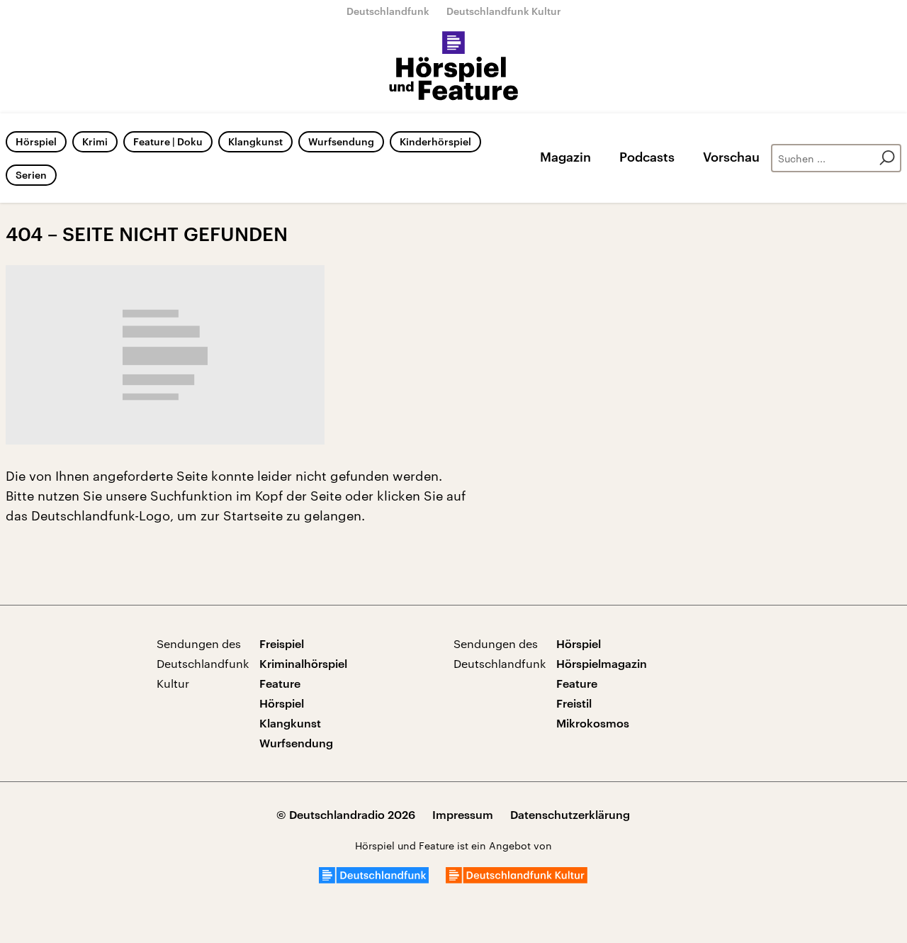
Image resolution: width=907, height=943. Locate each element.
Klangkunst (255, 141)
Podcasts (647, 156)
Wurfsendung (341, 141)
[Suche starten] (887, 158)
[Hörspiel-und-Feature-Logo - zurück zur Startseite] (453, 66)
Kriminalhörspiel (303, 663)
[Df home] (374, 879)
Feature (279, 683)
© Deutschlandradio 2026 (345, 814)
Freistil (574, 703)
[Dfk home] (516, 879)
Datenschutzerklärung (570, 814)
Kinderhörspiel (435, 141)
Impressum (462, 814)
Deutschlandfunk (388, 11)
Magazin (565, 156)
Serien (31, 175)
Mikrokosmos (592, 723)
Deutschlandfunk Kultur (503, 11)
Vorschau (731, 156)
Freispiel (281, 643)
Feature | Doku (168, 141)
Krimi (95, 141)
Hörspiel (36, 141)
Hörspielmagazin (601, 663)
